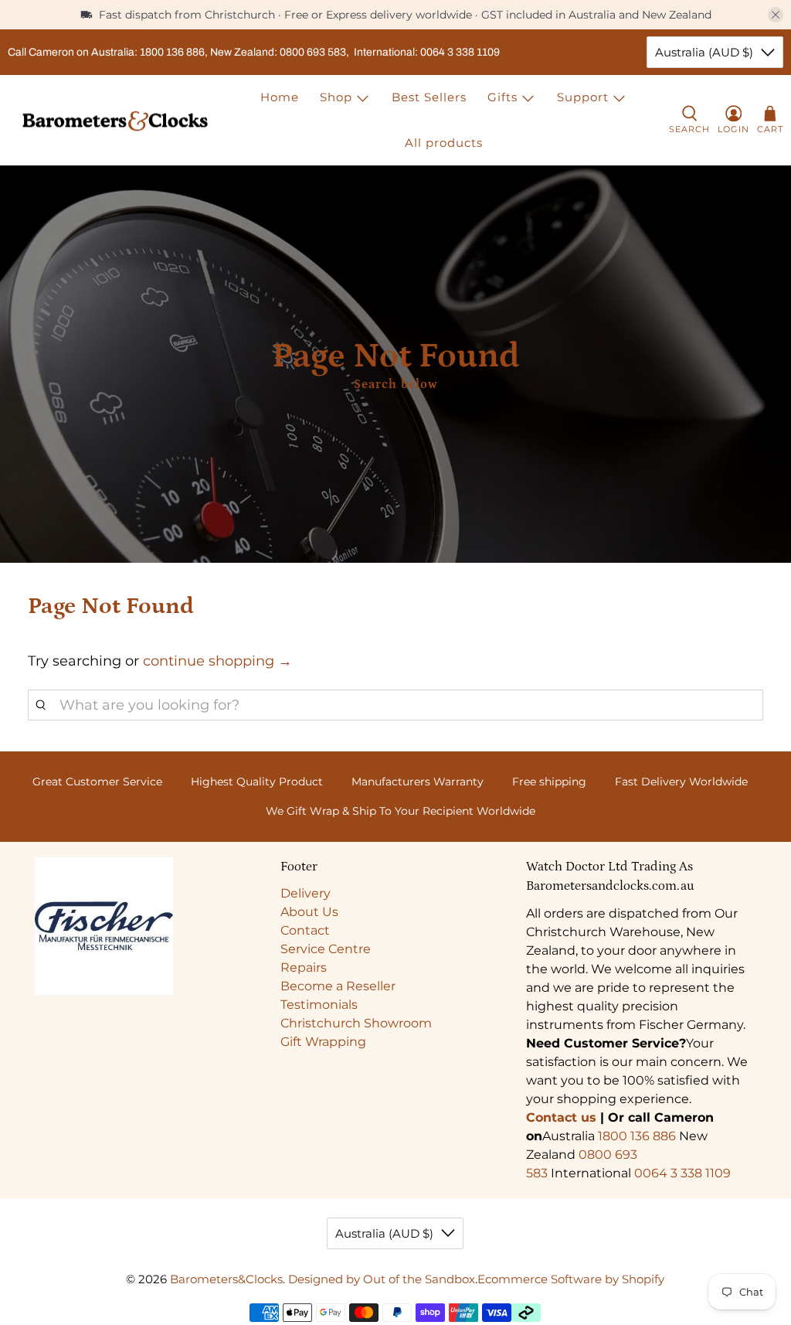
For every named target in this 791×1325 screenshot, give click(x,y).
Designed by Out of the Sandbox (381, 1279)
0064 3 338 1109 (682, 1173)
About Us (309, 911)
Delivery (305, 893)
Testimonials (319, 1004)
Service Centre (325, 949)
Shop (336, 97)
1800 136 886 (637, 1136)
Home (279, 97)
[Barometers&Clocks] (115, 121)
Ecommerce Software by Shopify (570, 1279)
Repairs (303, 967)
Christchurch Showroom (356, 1023)
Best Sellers (429, 97)
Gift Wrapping (323, 1041)
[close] (775, 14)
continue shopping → (217, 660)
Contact (305, 930)
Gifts (502, 97)
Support (583, 97)
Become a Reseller (338, 986)
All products (444, 142)
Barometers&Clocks (226, 1279)
